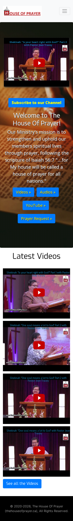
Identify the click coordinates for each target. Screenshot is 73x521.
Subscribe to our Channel (36, 102)
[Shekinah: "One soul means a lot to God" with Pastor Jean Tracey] (36, 451)
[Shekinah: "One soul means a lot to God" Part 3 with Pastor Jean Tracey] (36, 346)
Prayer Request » (36, 218)
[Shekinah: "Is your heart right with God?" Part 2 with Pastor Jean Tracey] (36, 63)
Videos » (23, 192)
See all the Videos (22, 483)
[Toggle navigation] (64, 11)
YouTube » (36, 205)
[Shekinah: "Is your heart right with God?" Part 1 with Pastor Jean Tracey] (36, 293)
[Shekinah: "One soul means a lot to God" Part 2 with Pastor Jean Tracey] (36, 398)
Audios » (47, 192)
